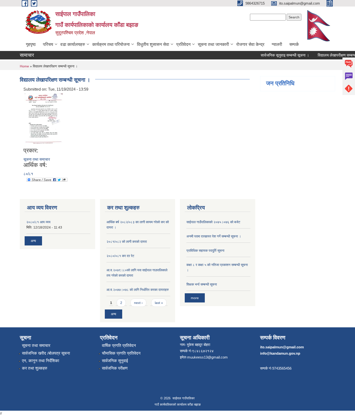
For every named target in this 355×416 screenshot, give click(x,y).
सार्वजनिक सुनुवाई (115, 361)
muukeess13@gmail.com (207, 357)
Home (24, 66)
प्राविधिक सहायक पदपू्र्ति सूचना (205, 250)
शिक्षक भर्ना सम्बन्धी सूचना (201, 284)
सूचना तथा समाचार (36, 159)
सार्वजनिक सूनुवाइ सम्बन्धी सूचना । (281, 55)
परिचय (48, 44)
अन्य (33, 241)
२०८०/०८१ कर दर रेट (120, 256)
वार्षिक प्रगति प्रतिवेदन (119, 345)
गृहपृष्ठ (31, 44)
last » (159, 303)
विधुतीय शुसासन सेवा (153, 44)
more (195, 298)
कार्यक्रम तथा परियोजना (111, 44)
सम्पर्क (294, 44)
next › (138, 303)
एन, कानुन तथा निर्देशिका (40, 361)
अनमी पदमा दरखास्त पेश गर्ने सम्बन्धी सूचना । (213, 236)
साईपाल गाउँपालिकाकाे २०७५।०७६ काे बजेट (213, 222)
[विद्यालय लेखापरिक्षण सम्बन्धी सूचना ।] (44, 119)
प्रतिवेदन (183, 44)
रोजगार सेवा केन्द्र (250, 44)
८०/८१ (28, 174)
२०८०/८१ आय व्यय (38, 222)
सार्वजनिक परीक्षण (115, 368)
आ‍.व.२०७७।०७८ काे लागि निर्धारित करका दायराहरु (137, 290)
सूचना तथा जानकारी (213, 44)
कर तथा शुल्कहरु (34, 368)
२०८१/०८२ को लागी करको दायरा (126, 242)
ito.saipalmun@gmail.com (282, 347)
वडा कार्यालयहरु (72, 44)
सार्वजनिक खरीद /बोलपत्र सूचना (46, 353)
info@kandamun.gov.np (280, 353)
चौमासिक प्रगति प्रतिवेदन (121, 353)
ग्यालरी (277, 44)
